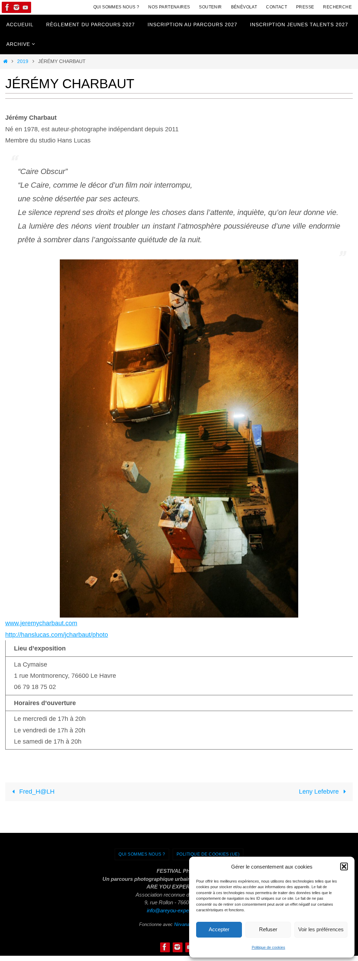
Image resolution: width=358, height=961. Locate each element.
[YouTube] (25, 7)
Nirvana (181, 924)
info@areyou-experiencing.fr (179, 910)
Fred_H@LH (36, 791)
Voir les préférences (321, 929)
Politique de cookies (268, 947)
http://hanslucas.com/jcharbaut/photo (56, 634)
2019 (22, 61)
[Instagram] (16, 7)
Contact (276, 7)
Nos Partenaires (169, 7)
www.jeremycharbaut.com (41, 623)
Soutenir (210, 7)
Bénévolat (244, 7)
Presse (305, 7)
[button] (344, 866)
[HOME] (5, 61)
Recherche (337, 7)
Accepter (219, 929)
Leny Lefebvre (320, 791)
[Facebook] (7, 7)
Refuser (268, 929)
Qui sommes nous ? (116, 7)
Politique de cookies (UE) (208, 854)
